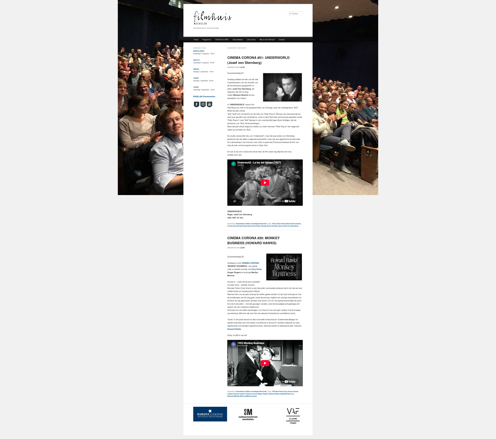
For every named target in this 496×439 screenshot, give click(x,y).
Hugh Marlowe (285, 394)
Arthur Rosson (281, 223)
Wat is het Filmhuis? (267, 39)
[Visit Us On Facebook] (196, 107)
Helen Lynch (278, 226)
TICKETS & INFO (221, 39)
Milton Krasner (251, 396)
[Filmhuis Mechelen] (212, 24)
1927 (274, 223)
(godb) (242, 67)
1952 (274, 391)
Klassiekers (240, 223)
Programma (206, 39)
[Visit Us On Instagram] (203, 107)
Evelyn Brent (247, 226)
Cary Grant (288, 391)
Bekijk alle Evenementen (204, 96)
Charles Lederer (239, 394)
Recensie (263, 223)
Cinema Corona (251, 394)
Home (196, 39)
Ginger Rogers (262, 394)
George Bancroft (267, 226)
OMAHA (196, 69)
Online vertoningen (252, 223)
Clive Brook (237, 226)
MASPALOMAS (198, 51)
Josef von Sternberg (290, 226)
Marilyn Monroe (240, 396)
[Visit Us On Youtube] (209, 107)
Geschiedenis (238, 39)
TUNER (196, 78)
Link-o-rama (251, 39)
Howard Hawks (274, 394)
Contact (282, 39)
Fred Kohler (256, 226)
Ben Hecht (291, 223)
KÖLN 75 (196, 60)
